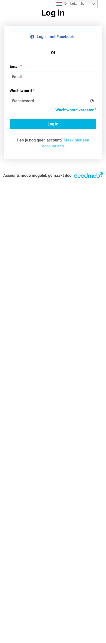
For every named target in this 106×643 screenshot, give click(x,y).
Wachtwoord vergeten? (75, 110)
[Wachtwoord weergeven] (92, 101)
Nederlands (73, 3)
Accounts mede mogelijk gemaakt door (38, 175)
